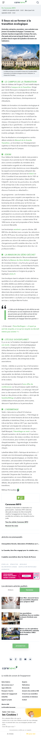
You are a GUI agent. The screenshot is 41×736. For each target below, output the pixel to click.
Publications (26, 685)
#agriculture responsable (27, 566)
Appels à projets (7, 699)
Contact (24, 699)
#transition (14, 564)
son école (5, 345)
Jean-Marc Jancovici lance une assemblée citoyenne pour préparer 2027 (29, 599)
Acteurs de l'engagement (9, 694)
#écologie (23, 564)
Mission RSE (5, 704)
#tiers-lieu (5, 564)
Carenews (29, 590)
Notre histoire (6, 682)
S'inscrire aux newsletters (30, 694)
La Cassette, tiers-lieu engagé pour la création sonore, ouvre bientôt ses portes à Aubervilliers (20, 550)
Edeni (31, 174)
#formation (5, 569)
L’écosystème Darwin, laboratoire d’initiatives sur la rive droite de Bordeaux (20, 544)
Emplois (24, 682)
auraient (17, 229)
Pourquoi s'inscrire (7, 691)
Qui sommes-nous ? (8, 685)
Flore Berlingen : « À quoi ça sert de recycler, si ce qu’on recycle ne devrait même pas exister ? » (20, 329)
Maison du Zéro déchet (19, 260)
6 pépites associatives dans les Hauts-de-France (19, 557)
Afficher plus (20, 646)
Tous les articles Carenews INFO (16, 522)
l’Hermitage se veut (21, 431)
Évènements (25, 688)
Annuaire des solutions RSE (30, 691)
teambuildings (8, 398)
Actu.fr (12, 274)
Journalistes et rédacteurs (30, 697)
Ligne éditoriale (6, 688)
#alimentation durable (9, 566)
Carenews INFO (10, 8)
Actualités (5, 697)
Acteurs (10, 590)
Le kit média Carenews (8, 707)
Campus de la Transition (21, 87)
